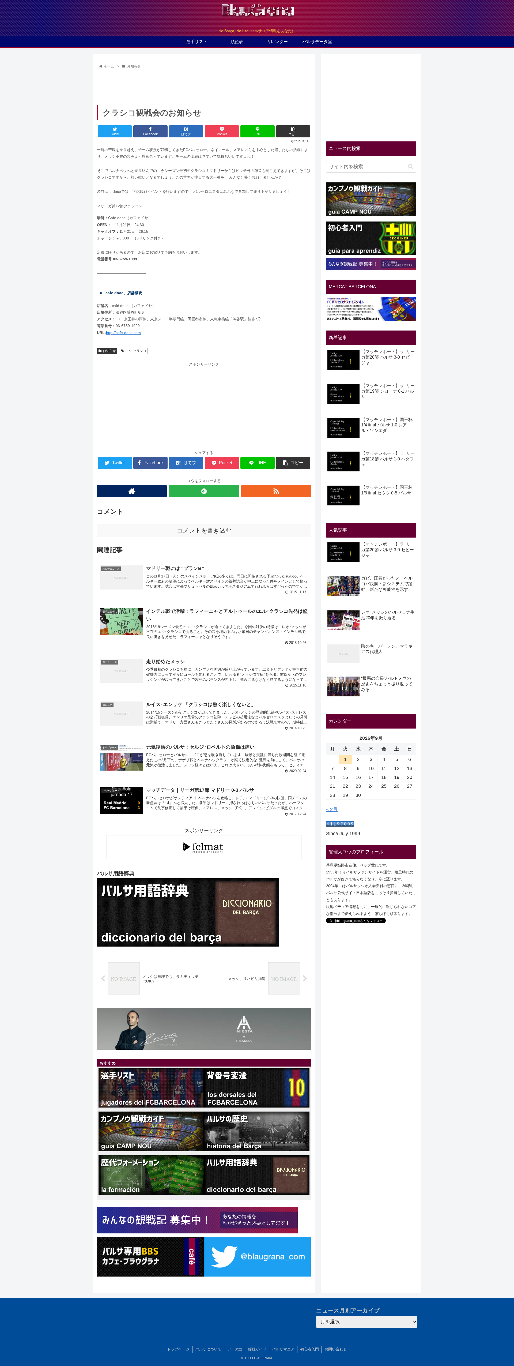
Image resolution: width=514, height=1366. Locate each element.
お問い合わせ (335, 1349)
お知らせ (109, 351)
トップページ (178, 1349)
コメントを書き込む (204, 530)
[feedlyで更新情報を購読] (204, 491)
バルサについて (208, 1349)
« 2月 (332, 809)
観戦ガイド (257, 1349)
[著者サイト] (132, 491)
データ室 (234, 1349)
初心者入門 (309, 1349)
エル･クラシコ (135, 351)
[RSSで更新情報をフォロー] (276, 491)
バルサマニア (283, 1349)
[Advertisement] (204, 85)
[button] (410, 166)
